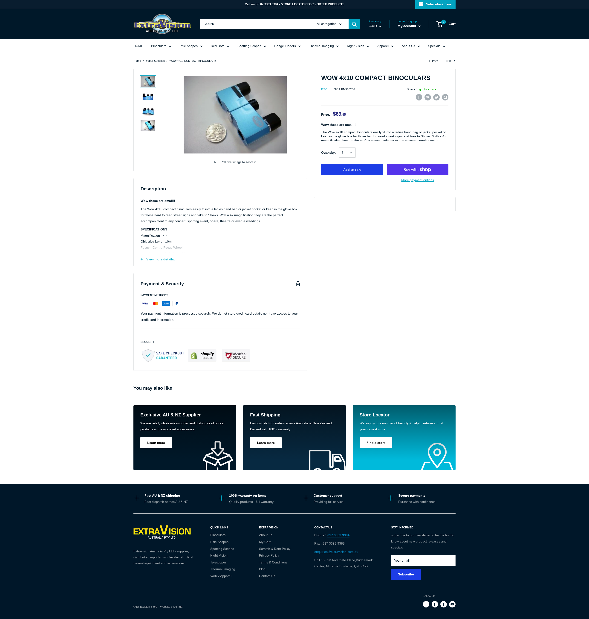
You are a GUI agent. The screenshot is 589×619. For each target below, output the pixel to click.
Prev (435, 60)
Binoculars (217, 535)
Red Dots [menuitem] (217, 46)
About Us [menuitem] (408, 46)
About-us (265, 535)
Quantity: (328, 152)
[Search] (354, 24)
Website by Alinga (170, 606)
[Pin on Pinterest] (427, 97)
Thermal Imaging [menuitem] (321, 46)
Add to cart (352, 169)
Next (449, 60)
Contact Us (267, 576)
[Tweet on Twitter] (436, 97)
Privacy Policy (269, 555)
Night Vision (219, 555)
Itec (324, 89)
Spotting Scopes (222, 549)
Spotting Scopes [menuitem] (249, 46)
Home (137, 60)
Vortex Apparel (220, 576)
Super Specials (155, 60)
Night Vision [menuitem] (355, 46)
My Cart (265, 542)
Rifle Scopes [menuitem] (188, 46)
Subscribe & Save (438, 4)
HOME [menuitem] (138, 46)
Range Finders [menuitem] (285, 46)
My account (407, 26)
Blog (262, 569)
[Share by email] (445, 97)
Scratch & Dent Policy (274, 549)
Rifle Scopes (219, 542)
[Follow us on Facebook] (426, 604)
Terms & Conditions (273, 562)
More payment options (417, 180)
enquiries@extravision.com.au (336, 552)
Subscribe (406, 574)
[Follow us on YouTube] (452, 604)
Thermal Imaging (222, 569)
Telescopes (218, 562)
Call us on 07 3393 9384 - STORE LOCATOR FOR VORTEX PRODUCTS (294, 4)
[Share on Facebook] (419, 97)
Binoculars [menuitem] (158, 46)
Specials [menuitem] (434, 46)
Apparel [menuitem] (383, 46)
